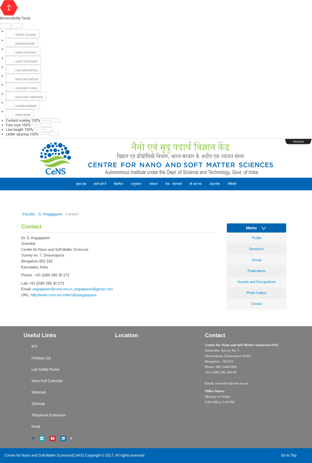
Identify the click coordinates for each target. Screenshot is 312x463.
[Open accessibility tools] (9, 8)
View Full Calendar (47, 381)
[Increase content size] (55, 120)
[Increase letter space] (54, 134)
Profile (256, 238)
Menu (253, 228)
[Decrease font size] (36, 124)
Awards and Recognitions (257, 282)
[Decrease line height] (38, 128)
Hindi (36, 427)
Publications (257, 271)
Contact (256, 304)
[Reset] (5, 26)
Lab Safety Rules (45, 369)
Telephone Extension (49, 415)
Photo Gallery (256, 293)
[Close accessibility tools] (17, 26)
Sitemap (38, 404)
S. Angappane (50, 214)
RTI (34, 347)
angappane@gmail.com (93, 289)
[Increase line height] (48, 129)
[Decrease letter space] (44, 133)
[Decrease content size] (45, 119)
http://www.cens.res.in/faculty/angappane (64, 295)
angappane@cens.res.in (52, 289)
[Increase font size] (46, 125)
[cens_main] (156, 158)
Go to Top (288, 455)
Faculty (28, 214)
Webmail (39, 392)
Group (256, 260)
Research (256, 249)
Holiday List (41, 358)
